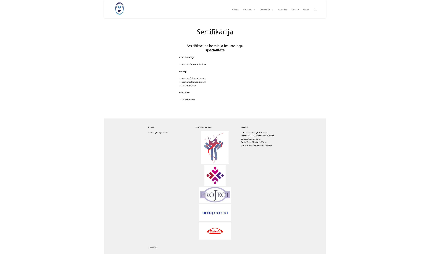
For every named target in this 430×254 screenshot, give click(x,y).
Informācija (265, 9)
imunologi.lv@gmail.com (158, 132)
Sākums (235, 9)
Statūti (306, 9)
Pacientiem (282, 9)
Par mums (247, 9)
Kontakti (295, 9)
